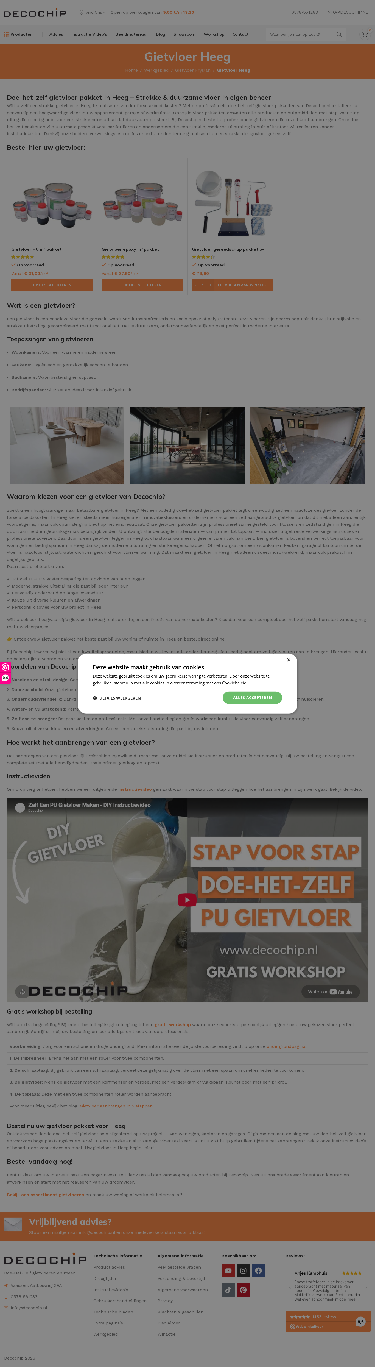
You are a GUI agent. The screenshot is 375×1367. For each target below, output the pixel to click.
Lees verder (260, 682)
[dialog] (187, 683)
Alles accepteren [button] (252, 697)
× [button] (288, 660)
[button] (117, 698)
